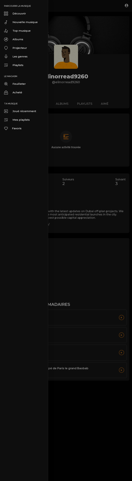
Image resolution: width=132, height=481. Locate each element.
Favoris (16, 128)
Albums (18, 39)
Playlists (18, 65)
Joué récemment (24, 111)
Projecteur (20, 48)
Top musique (22, 30)
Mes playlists (21, 119)
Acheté (17, 92)
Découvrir (19, 13)
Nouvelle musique (25, 22)
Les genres (20, 56)
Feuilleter (19, 83)
